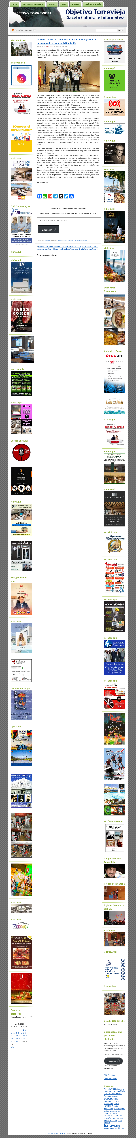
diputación (108, 1101)
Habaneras (108, 1109)
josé (105, 1111)
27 (19, 1041)
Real (120, 1116)
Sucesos (108, 1120)
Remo (117, 1118)
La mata (110, 1111)
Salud (121, 1118)
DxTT (63, 4)
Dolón (65, 240)
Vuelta (85, 240)
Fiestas (107, 1106)
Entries (19, 30)
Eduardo (70, 240)
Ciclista (60, 240)
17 (12, 1038)
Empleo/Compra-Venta (33, 4)
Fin (113, 1106)
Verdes (112, 1128)
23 (26, 1038)
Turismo (106, 1128)
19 (17, 1038)
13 (19, 1036)
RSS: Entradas (109, 1075)
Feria (111, 1104)
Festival (116, 1104)
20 (19, 1038)
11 (14, 1036)
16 (26, 1036)
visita (116, 1128)
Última (121, 1128)
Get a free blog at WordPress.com (55, 1133)
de (117, 1096)
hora (116, 1108)
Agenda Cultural (111, 1089)
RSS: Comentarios (110, 1079)
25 (14, 1041)
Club (122, 1091)
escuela (106, 1104)
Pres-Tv (75, 4)
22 (24, 1038)
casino (106, 1091)
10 (12, 1036)
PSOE (116, 1116)
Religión (112, 1118)
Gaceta (52, 4)
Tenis (120, 1121)
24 (12, 1041)
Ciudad (117, 1091)
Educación (116, 1101)
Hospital (121, 1109)
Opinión (114, 1113)
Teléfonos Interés (93, 4)
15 (24, 1036)
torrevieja (112, 1125)
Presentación (78, 240)
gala (116, 1106)
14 (22, 1036)
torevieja (107, 1122)
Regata (106, 1118)
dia (116, 1099)
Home (14, 4)
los (119, 1111)
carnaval (121, 1089)
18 (14, 1038)
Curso (114, 1096)
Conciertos (109, 1093)
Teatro (114, 1120)
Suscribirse (47, 230)
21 (22, 1038)
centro (111, 1091)
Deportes (48, 240)
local (115, 1111)
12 (17, 1036)
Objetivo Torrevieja (32, 13)
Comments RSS (30, 30)
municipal (107, 1113)
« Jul (12, 1047)
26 (17, 1041)
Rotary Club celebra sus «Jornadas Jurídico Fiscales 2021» (59, 247)
